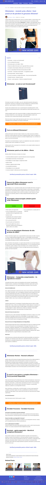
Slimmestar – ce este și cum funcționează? (16, 60)
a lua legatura (36, 1)
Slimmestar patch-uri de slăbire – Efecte (15, 64)
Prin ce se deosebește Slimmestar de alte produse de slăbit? (19, 69)
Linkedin (18, 457)
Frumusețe (25, 3)
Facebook (14, 457)
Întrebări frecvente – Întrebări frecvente (15, 77)
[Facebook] (10, 477)
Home (6, 7)
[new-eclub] (8, 1)
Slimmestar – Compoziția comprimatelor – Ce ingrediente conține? (20, 71)
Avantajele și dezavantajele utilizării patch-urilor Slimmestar (19, 67)
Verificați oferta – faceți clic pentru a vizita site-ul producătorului (23, 123)
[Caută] (44, 1)
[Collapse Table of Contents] (39, 57)
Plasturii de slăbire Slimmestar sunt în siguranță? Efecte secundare (20, 66)
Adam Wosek (10, 17)
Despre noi (41, 1)
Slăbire (20, 3)
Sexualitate (15, 3)
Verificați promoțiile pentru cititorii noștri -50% (23, 174)
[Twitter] (12, 477)
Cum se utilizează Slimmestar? (13, 62)
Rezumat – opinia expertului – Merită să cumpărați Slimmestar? (20, 79)
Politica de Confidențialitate (38, 479)
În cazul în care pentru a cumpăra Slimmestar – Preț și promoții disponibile (22, 75)
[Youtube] (14, 477)
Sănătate (31, 3)
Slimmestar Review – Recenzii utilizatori (15, 73)
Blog (32, 1)
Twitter (21, 457)
